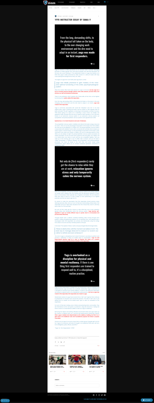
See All (104, 352)
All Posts (50, 8)
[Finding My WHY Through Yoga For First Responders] (77, 360)
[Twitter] (102, 395)
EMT (84, 8)
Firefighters (73, 8)
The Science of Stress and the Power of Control (96, 367)
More (94, 8)
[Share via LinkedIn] (61, 342)
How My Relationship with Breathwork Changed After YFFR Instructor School (57, 367)
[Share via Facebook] (55, 342)
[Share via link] (64, 342)
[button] (84, 2)
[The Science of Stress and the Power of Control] (96, 360)
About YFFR (57, 8)
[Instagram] (99, 395)
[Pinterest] (94, 395)
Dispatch (79, 8)
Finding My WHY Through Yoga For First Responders (76, 367)
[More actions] (98, 16)
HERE (88, 399)
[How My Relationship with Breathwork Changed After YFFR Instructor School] (57, 360)
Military (89, 8)
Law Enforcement (65, 8)
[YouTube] (105, 395)
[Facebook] (96, 395)
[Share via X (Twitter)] (58, 342)
